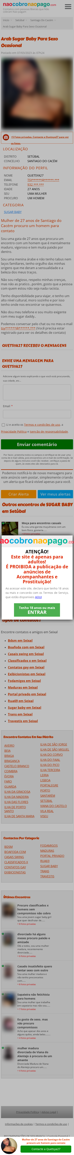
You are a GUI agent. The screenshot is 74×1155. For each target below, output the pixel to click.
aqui (38, 597)
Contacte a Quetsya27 (46, 1149)
